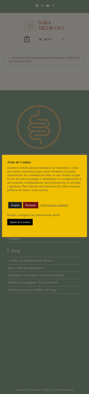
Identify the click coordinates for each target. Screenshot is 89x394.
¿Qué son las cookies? (53, 205)
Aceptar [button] (15, 205)
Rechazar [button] (30, 205)
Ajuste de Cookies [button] (20, 222)
